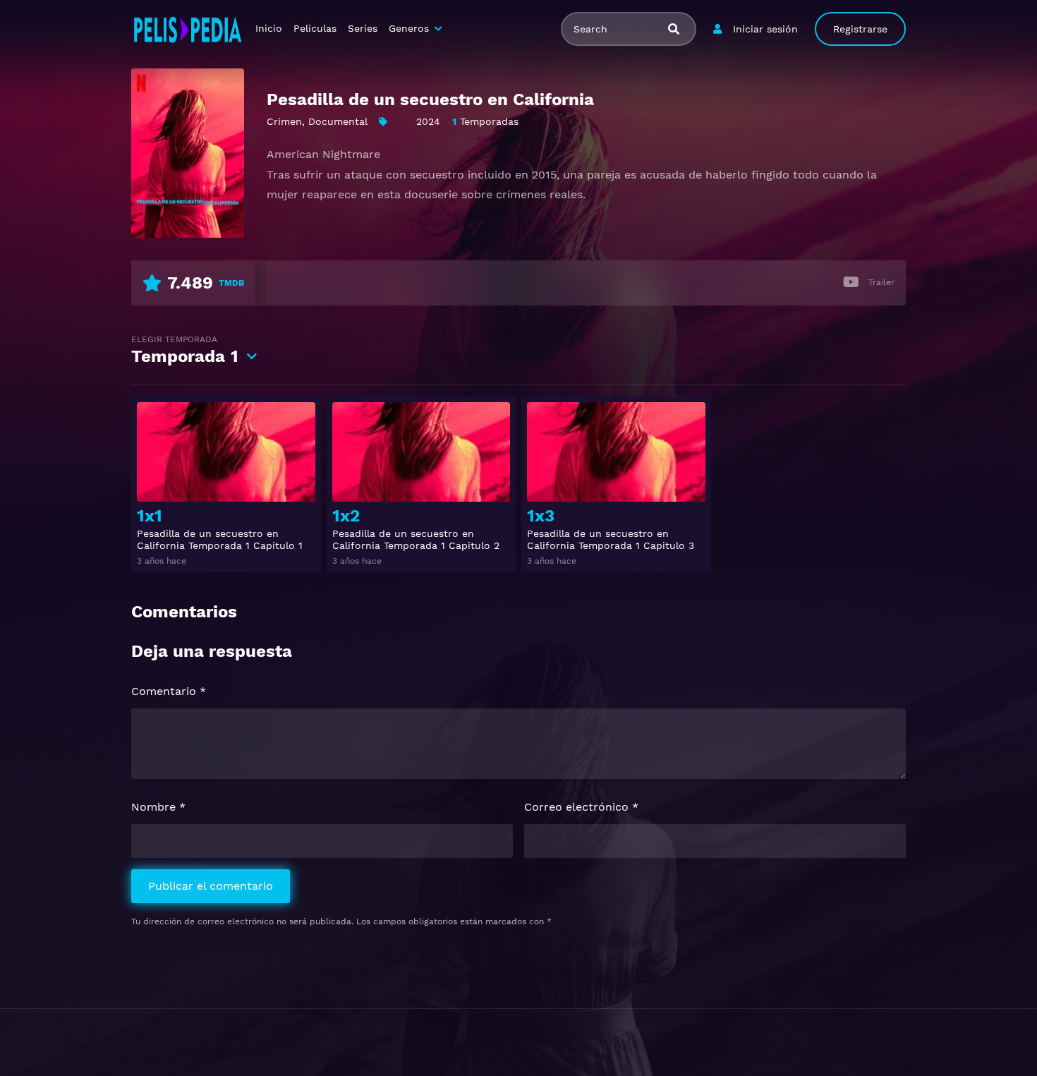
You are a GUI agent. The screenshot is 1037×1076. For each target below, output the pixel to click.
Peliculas (314, 28)
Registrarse (860, 29)
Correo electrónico (581, 807)
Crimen (284, 121)
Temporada (184, 350)
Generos (409, 28)
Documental (338, 121)
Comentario (168, 691)
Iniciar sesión (765, 29)
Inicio (268, 28)
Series (362, 28)
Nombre (158, 807)
